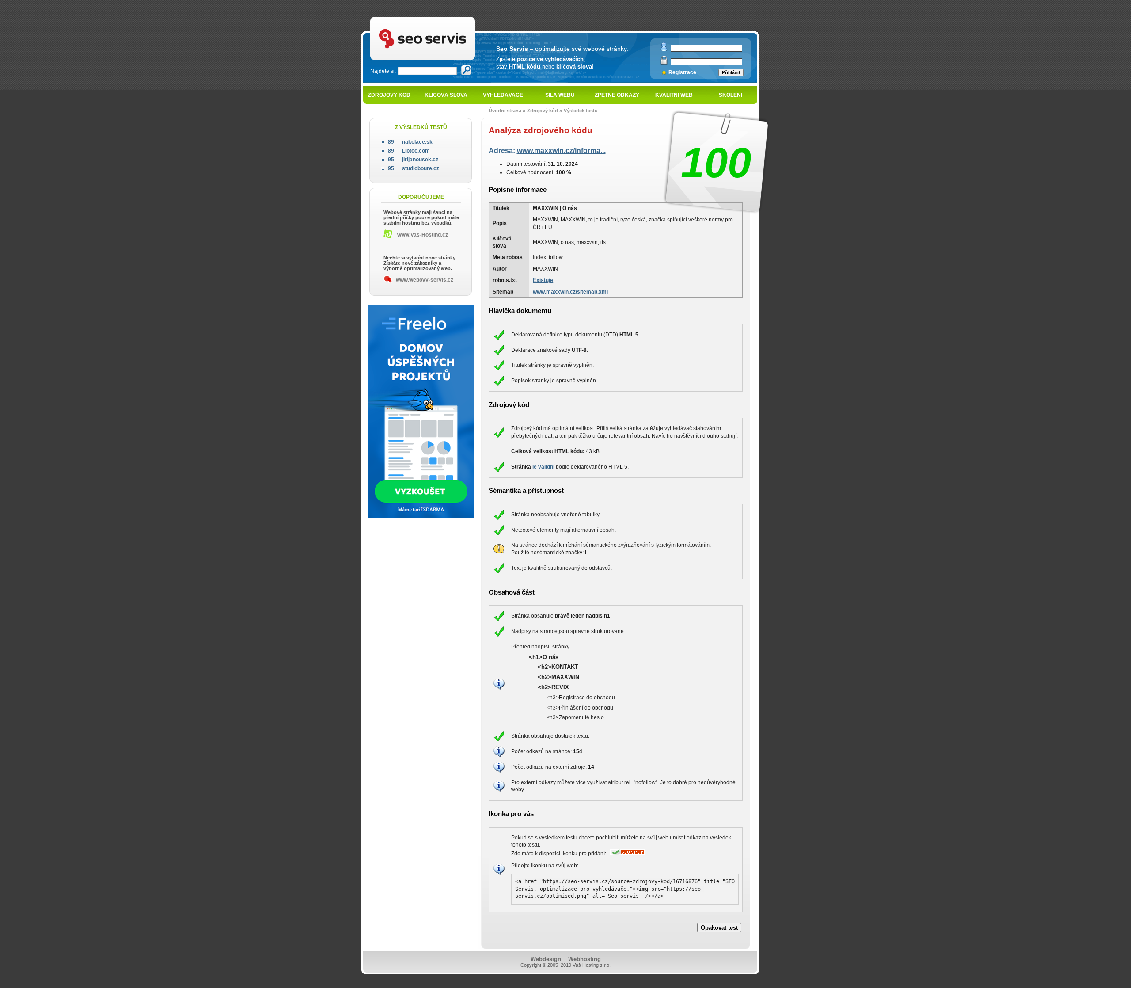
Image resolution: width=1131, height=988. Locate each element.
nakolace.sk (410, 142)
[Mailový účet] (664, 49)
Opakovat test (719, 927)
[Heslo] (664, 62)
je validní (543, 467)
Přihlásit (731, 72)
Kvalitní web (674, 95)
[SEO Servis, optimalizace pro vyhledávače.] (626, 854)
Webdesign (546, 959)
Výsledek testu (581, 110)
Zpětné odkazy (617, 95)
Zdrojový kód (389, 95)
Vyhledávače (503, 95)
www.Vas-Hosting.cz (422, 235)
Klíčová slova (446, 95)
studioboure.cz (413, 168)
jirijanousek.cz (413, 159)
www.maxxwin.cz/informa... (561, 150)
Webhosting (584, 959)
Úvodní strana (505, 110)
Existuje (543, 280)
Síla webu (560, 95)
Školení (730, 95)
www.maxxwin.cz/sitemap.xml (570, 292)
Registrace (682, 72)
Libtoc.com (409, 151)
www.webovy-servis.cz (424, 280)
